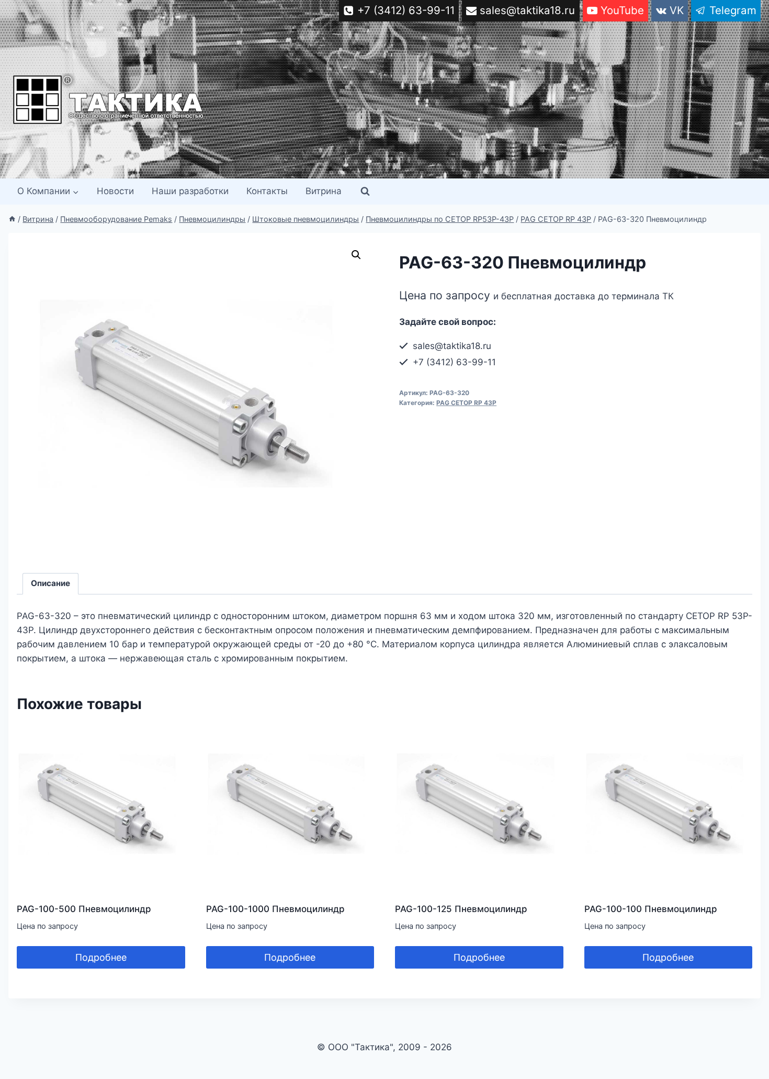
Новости (115, 191)
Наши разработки (190, 191)
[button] (356, 254)
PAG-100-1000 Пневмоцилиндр (275, 909)
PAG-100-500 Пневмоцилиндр (84, 909)
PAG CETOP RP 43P (466, 403)
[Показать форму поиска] (365, 191)
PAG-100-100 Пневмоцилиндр (650, 909)
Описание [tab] (50, 583)
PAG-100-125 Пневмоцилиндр (461, 909)
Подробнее (101, 957)
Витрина (324, 191)
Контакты (267, 191)
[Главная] (12, 219)
